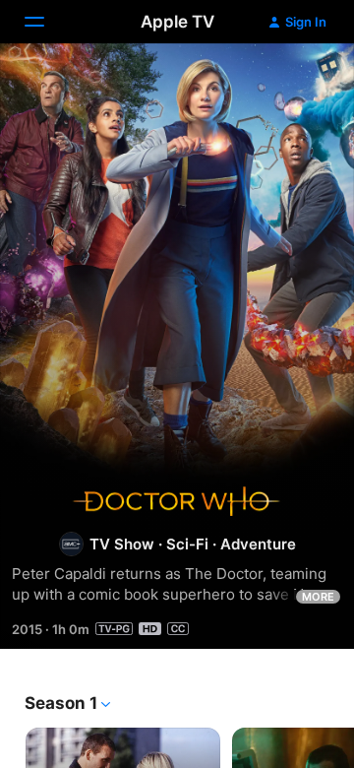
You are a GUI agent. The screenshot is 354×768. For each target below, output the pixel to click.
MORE (318, 597)
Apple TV (177, 22)
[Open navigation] (46, 21)
